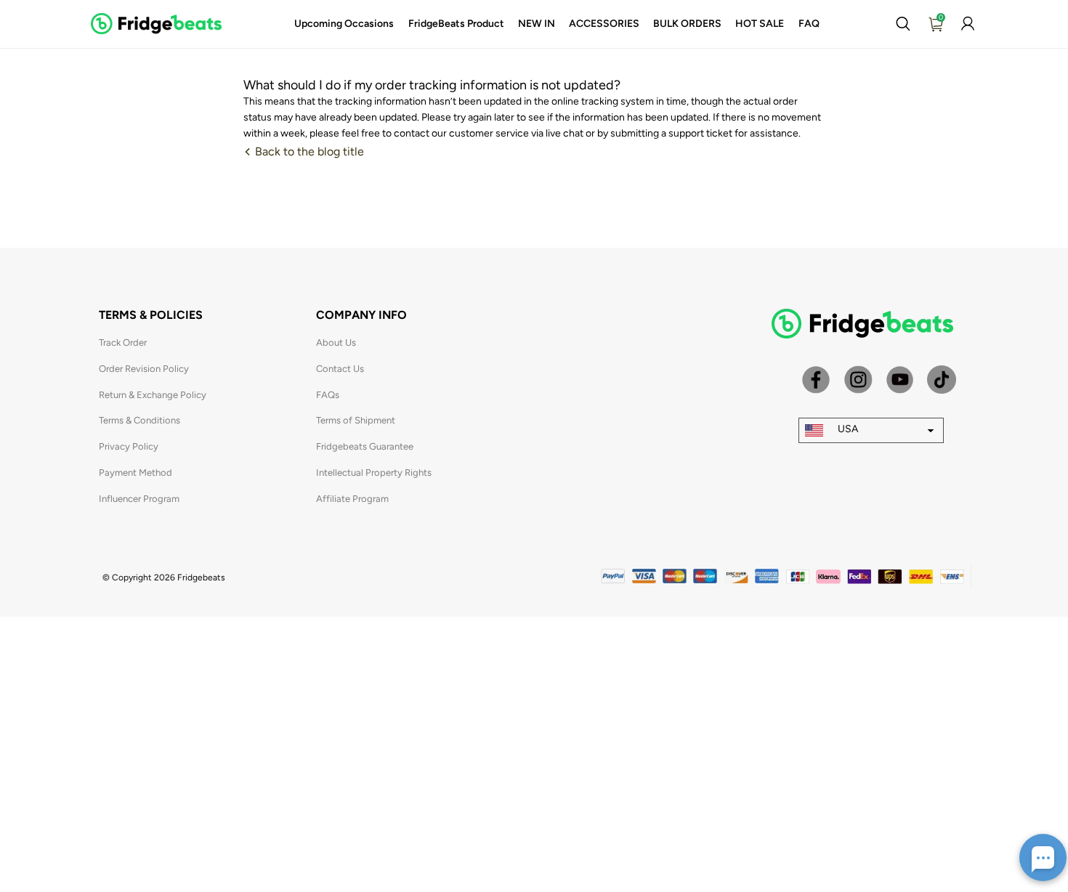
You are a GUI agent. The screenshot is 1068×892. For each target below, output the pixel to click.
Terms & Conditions (139, 420)
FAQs (327, 394)
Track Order (123, 342)
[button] (902, 24)
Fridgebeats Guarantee (364, 446)
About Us (336, 342)
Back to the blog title (308, 151)
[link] (344, 24)
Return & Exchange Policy (152, 394)
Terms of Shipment (355, 420)
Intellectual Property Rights (374, 472)
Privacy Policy (128, 446)
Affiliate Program (352, 498)
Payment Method (135, 472)
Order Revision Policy (144, 368)
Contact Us (340, 368)
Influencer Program (139, 498)
